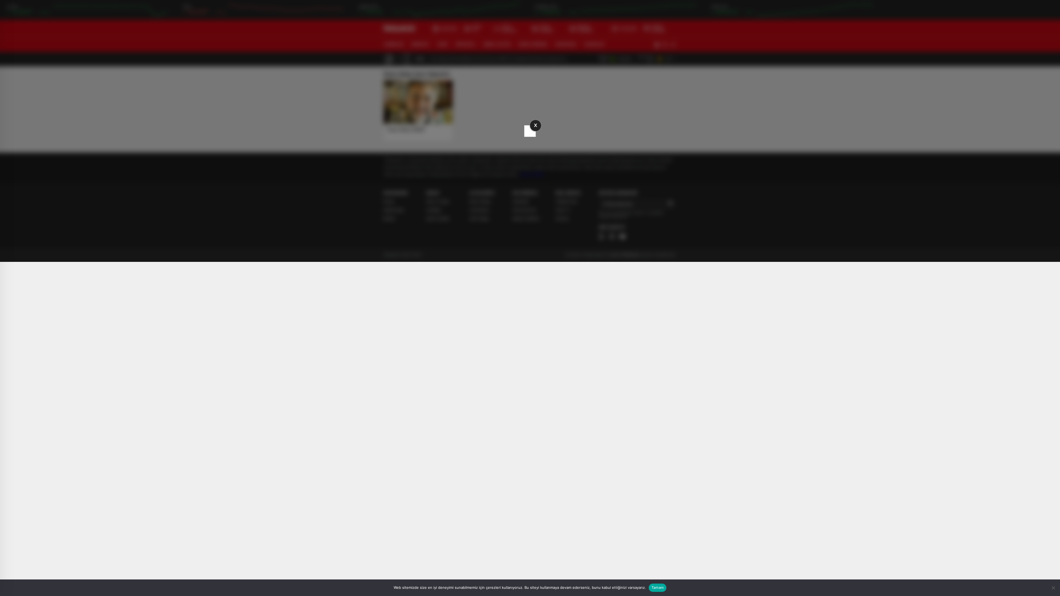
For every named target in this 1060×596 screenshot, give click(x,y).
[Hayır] (1053, 587)
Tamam (657, 587)
